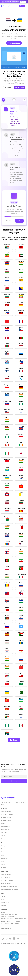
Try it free (22, 5)
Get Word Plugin (19, 87)
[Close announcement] (26, 2)
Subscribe (14, 781)
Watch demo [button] (8, 87)
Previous (8, 221)
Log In (17, 5)
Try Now (22, 1)
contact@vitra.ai (6, 928)
